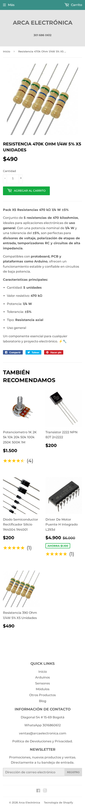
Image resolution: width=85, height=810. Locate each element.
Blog (42, 701)
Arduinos (42, 677)
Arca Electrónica (42, 22)
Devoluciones (40, 741)
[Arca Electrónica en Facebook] (38, 791)
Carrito (76, 5)
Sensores (42, 683)
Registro (73, 772)
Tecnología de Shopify (58, 802)
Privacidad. (64, 741)
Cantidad (9, 171)
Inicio (6, 51)
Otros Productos (42, 695)
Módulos (42, 689)
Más (11, 5)
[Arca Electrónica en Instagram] (45, 791)
